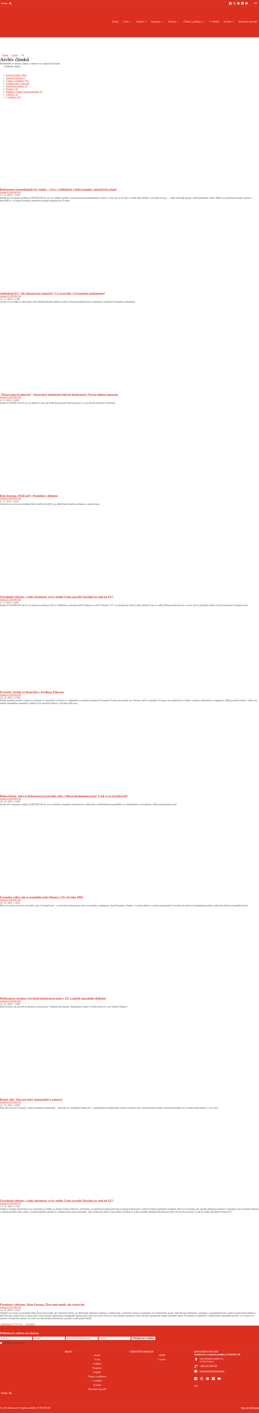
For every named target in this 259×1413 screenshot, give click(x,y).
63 (27, 1324)
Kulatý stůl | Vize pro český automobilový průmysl (31, 1099)
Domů (115, 21)
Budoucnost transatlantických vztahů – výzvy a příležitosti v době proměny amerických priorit (58, 189)
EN (255, 3)
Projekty (172, 21)
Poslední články (16, 75)
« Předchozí (5, 1324)
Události (140, 21)
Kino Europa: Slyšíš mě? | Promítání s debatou (29, 495)
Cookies (162, 1359)
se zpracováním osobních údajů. (40, 1343)
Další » (32, 1324)
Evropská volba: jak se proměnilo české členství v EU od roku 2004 (41, 897)
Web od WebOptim (250, 1408)
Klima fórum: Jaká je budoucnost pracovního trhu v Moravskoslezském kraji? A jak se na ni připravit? (64, 796)
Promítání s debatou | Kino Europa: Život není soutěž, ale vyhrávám (42, 1304)
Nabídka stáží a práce (17, 83)
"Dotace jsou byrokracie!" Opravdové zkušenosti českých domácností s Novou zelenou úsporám (59, 394)
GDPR (162, 1355)
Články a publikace (193, 21)
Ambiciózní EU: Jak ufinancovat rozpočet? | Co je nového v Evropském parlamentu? (52, 293)
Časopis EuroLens (15, 78)
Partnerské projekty (16, 86)
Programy (156, 21)
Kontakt (227, 21)
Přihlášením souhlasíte (29, 1343)
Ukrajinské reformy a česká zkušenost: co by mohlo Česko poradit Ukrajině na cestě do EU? (56, 596)
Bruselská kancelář (248, 21)
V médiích (214, 21)
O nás (125, 21)
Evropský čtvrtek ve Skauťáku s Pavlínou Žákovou (32, 692)
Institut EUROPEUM (10, 192)
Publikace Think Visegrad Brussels (24, 92)
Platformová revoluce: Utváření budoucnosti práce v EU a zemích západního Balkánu (53, 998)
